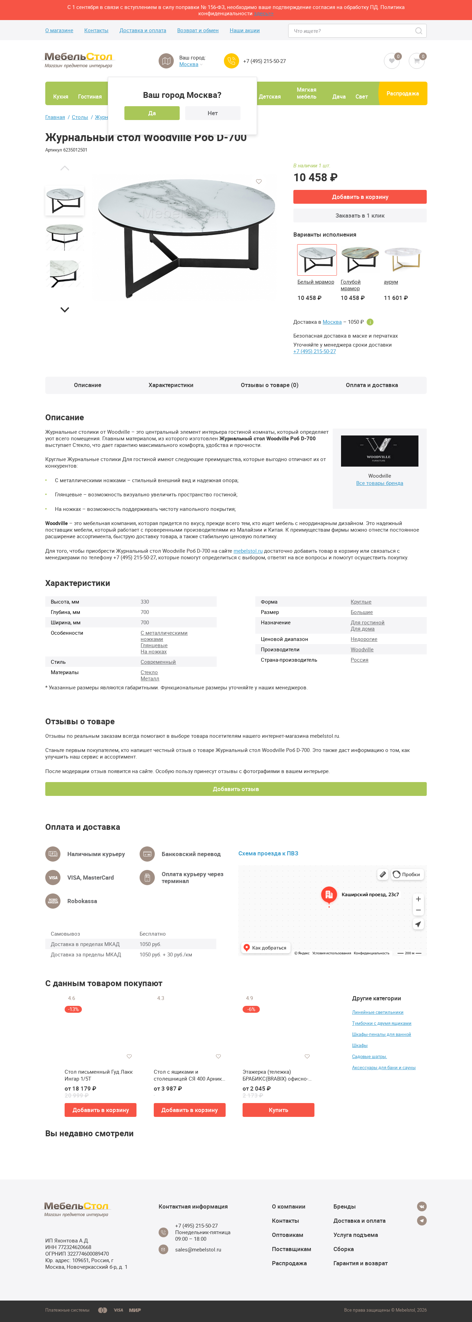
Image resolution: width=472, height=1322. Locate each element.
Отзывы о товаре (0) (270, 385)
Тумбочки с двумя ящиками (382, 1023)
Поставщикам (291, 1249)
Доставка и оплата (143, 30)
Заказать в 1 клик (360, 215)
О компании (288, 1206)
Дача (339, 96)
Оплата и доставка (372, 385)
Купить (278, 1110)
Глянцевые (154, 645)
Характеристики (171, 385)
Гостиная (90, 96)
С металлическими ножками (164, 635)
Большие (362, 611)
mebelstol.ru (248, 550)
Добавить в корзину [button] (101, 1110)
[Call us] (231, 60)
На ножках (154, 651)
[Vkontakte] (422, 1206)
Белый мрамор (316, 281)
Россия (359, 659)
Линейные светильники (378, 1012)
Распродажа (403, 93)
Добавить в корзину (360, 197)
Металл (150, 678)
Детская (270, 96)
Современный (158, 661)
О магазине (59, 30)
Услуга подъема (355, 1235)
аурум (391, 281)
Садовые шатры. (369, 1056)
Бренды (344, 1206)
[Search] (419, 31)
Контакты (96, 30)
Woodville (362, 649)
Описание (87, 385)
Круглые (361, 601)
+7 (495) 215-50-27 (264, 61)
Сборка (343, 1249)
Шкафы (360, 1045)
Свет (362, 96)
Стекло (149, 672)
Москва (188, 64)
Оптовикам (287, 1235)
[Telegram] (422, 1220)
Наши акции (245, 30)
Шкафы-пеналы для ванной (381, 1034)
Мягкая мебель (307, 93)
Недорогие (364, 638)
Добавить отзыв (236, 789)
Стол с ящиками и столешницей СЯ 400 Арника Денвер (189, 1075)
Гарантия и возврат (360, 1263)
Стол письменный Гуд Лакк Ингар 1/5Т (99, 1075)
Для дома (363, 628)
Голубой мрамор (351, 285)
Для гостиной (368, 622)
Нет (213, 113)
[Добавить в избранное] (258, 181)
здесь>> (264, 13)
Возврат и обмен (198, 30)
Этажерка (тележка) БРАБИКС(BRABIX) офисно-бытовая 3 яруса (275, 1075)
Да (152, 113)
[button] (64, 168)
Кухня (60, 96)
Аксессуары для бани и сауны (384, 1067)
